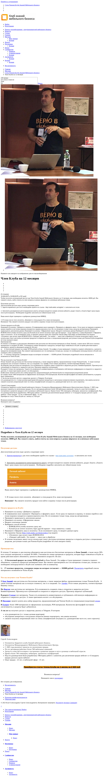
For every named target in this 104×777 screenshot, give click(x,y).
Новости (8, 31)
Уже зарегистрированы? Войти (16, 709)
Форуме (7, 589)
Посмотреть (79, 568)
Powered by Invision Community (66, 703)
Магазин (8, 37)
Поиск (7, 48)
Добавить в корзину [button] (12, 406)
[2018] (19, 81)
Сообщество (9, 49)
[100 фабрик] (19, 78)
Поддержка (9, 44)
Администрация (14, 53)
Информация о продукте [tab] (13, 428)
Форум (7, 42)
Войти (7, 24)
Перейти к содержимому (9, 2)
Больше (11, 40)
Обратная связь (10, 699)
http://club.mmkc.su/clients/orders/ (35, 533)
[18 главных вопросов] (19, 80)
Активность (9, 57)
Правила (12, 51)
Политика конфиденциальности (16, 697)
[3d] (19, 83)
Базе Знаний (8, 581)
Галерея (7, 35)
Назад (11, 728)
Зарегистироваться (14, 456)
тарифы (64, 583)
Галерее (6, 605)
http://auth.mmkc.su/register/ (65, 455)
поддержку (59, 678)
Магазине (6, 601)
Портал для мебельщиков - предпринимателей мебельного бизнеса (28, 29)
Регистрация (9, 26)
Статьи (7, 33)
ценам (97, 601)
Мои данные (13, 38)
